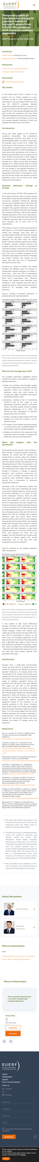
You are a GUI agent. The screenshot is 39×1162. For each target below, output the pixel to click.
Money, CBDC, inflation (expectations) (16, 959)
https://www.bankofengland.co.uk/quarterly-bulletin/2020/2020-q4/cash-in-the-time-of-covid (19, 750)
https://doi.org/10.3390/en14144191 (21, 774)
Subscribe (9, 1137)
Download (13, 1033)
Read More (13, 1028)
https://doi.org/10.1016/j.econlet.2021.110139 (18, 785)
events (5, 1079)
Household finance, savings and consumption (18, 956)
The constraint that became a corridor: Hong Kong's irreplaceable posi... (19, 998)
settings (23, 1155)
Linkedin (8, 1089)
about (5, 1074)
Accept (6, 1158)
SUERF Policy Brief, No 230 (14, 82)
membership (7, 1077)
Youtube (8, 1095)
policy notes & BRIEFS (11, 1082)
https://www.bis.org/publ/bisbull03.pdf (16, 739)
